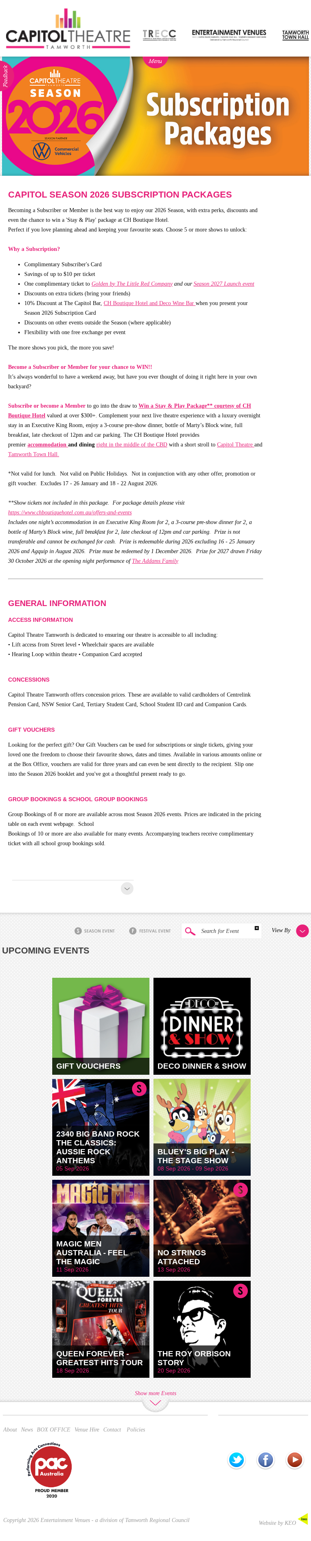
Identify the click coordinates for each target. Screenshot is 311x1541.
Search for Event (219, 931)
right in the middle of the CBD (131, 445)
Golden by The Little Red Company (132, 284)
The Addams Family (155, 561)
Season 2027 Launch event (224, 284)
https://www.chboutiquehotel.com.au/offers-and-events (70, 512)
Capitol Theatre (235, 445)
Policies (136, 1430)
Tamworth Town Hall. (33, 454)
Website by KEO (278, 1523)
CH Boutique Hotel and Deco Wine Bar (150, 303)
